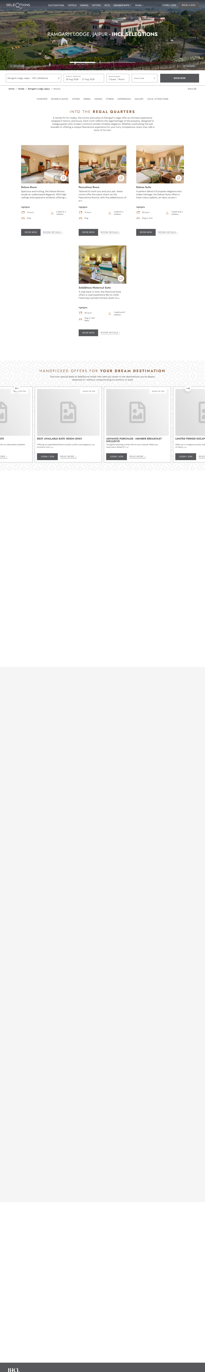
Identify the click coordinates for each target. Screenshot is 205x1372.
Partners (191, 667)
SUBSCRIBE (64, 595)
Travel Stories (139, 616)
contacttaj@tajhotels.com (23, 630)
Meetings (113, 612)
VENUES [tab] (98, 99)
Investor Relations (178, 667)
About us (137, 607)
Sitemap (137, 620)
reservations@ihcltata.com (24, 618)
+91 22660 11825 (18, 613)
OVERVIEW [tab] (42, 99)
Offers (112, 603)
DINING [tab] (87, 99)
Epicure (136, 603)
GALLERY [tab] (139, 99)
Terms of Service (149, 667)
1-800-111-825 (16, 609)
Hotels (21, 88)
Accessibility (163, 667)
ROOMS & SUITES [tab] (59, 99)
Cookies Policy (191, 670)
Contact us (138, 612)
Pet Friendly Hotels (117, 607)
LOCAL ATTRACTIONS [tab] (157, 99)
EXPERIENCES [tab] (124, 99)
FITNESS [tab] (110, 99)
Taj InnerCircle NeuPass (143, 598)
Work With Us (134, 667)
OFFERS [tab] (76, 99)
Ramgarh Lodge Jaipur (39, 88)
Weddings (137, 594)
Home (11, 88)
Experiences (114, 620)
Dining (112, 616)
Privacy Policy (177, 670)
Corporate (111, 667)
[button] (144, 78)
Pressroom (122, 667)
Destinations (114, 594)
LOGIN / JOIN (102, 557)
